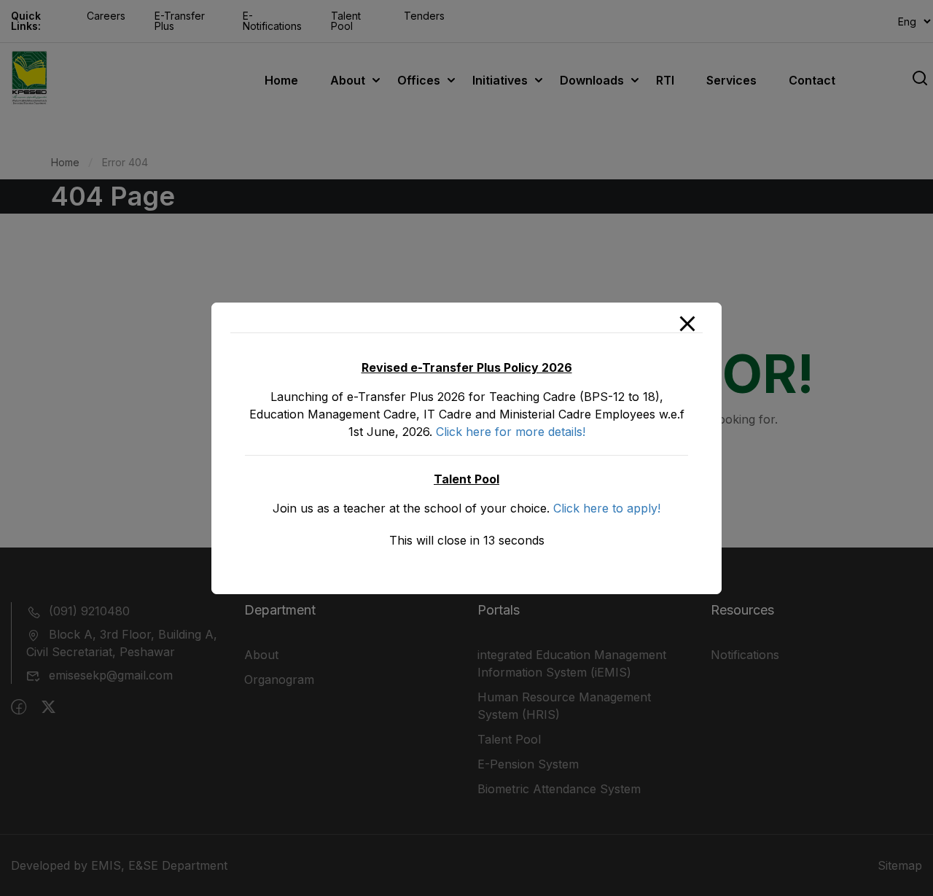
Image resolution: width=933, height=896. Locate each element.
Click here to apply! (606, 508)
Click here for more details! (510, 431)
